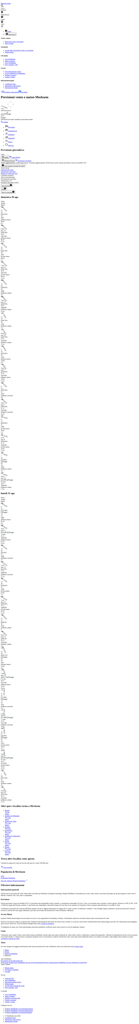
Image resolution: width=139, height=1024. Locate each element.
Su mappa (5, 122)
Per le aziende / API (11, 65)
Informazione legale (11, 88)
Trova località (7, 867)
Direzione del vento (7, 170)
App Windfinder (10, 59)
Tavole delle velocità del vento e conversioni (19, 50)
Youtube (29, 1012)
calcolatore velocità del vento (10, 939)
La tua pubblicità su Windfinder (15, 73)
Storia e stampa (10, 61)
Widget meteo (9, 52)
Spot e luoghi (9, 43)
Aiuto (9, 31)
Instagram (30, 1010)
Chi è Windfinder (10, 63)
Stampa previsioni (9, 161)
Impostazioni (12, 34)
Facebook (24, 92)
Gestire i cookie (10, 77)
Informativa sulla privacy (13, 86)
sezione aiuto (79, 946)
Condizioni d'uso (10, 84)
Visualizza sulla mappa (11, 92)
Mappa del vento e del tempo (14, 42)
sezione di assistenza (47, 923)
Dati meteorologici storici (13, 71)
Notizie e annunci (10, 75)
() (8, 172)
